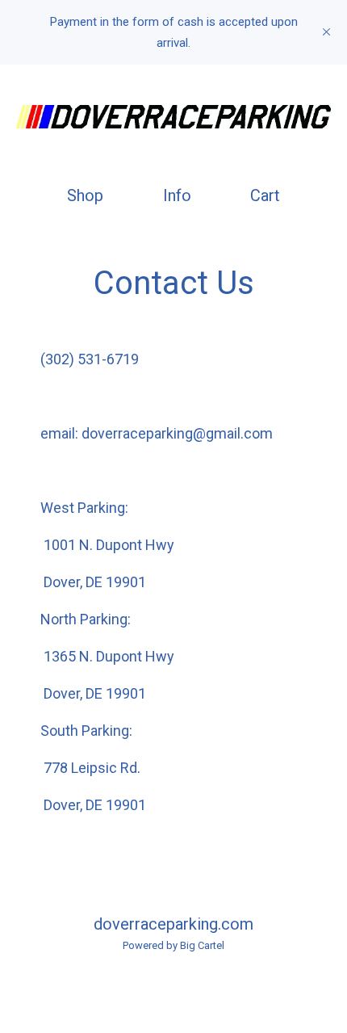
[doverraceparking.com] (173, 116)
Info (177, 195)
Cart (268, 195)
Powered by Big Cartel (173, 945)
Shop (85, 195)
